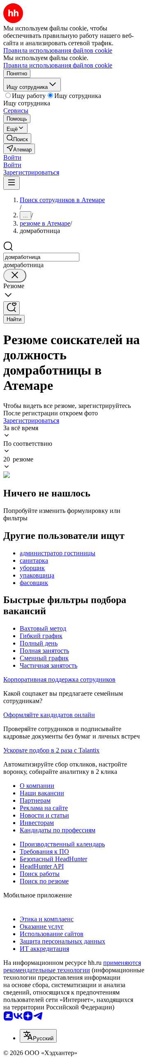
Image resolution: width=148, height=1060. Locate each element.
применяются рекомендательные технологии (72, 966)
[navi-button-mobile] (11, 183)
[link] (17, 138)
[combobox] (41, 257)
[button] (12, 157)
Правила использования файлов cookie (57, 65)
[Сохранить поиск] (11, 308)
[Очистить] (14, 275)
